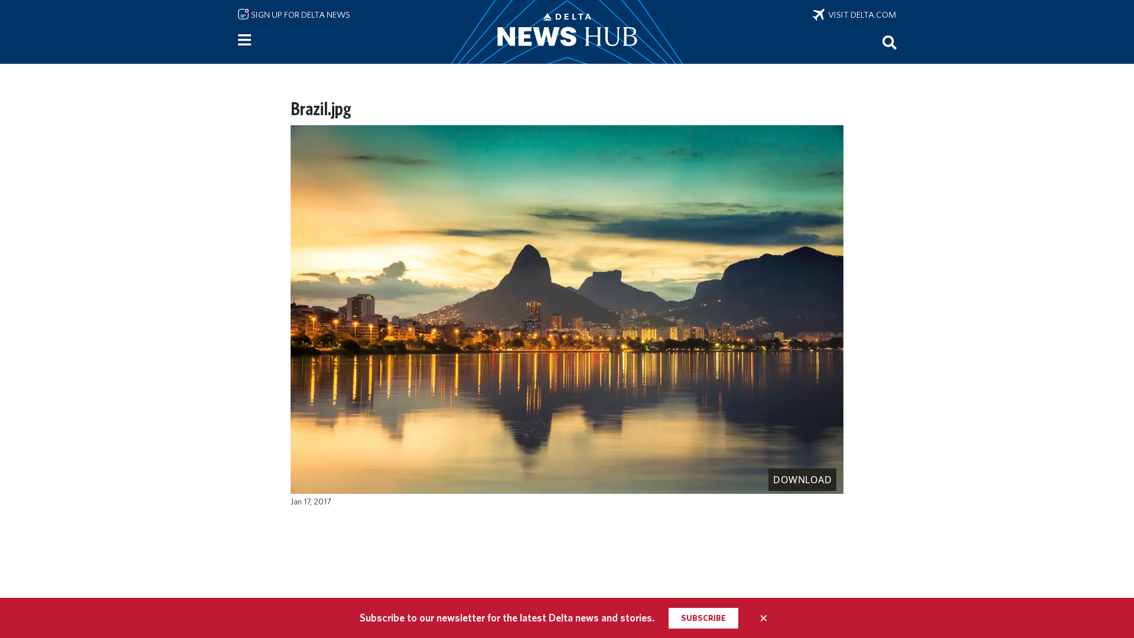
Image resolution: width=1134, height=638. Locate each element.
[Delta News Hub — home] (567, 32)
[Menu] (245, 40)
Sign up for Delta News (299, 14)
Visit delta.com (861, 14)
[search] (889, 42)
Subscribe (703, 618)
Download (802, 479)
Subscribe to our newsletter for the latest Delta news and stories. (507, 617)
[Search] (889, 42)
